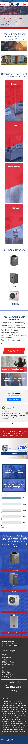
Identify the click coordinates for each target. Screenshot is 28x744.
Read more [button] (5, 418)
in (11, 719)
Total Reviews (14, 352)
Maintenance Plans (8, 664)
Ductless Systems (7, 674)
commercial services (14, 67)
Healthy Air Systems (8, 663)
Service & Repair (8, 651)
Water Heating (6, 657)
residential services (14, 53)
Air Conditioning (7, 656)
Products (6, 667)
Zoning (4, 659)
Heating (4, 654)
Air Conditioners (14, 570)
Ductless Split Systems (14, 612)
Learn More (14, 453)
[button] (1, 413)
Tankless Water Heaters (14, 633)
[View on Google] (3, 407)
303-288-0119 (4, 4)
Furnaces (14, 591)
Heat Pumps (6, 673)
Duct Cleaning (6, 661)
